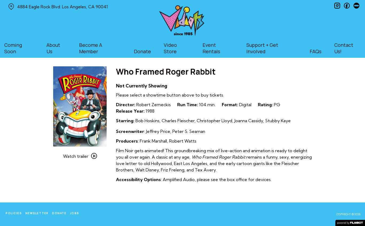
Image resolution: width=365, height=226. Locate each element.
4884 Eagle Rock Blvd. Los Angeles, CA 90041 (62, 6)
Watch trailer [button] (75, 156)
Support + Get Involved (262, 48)
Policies (14, 213)
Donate (142, 51)
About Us (53, 48)
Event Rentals (211, 48)
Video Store (170, 48)
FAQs (315, 51)
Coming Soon (13, 48)
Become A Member (90, 48)
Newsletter (37, 213)
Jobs (74, 213)
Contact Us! (343, 48)
